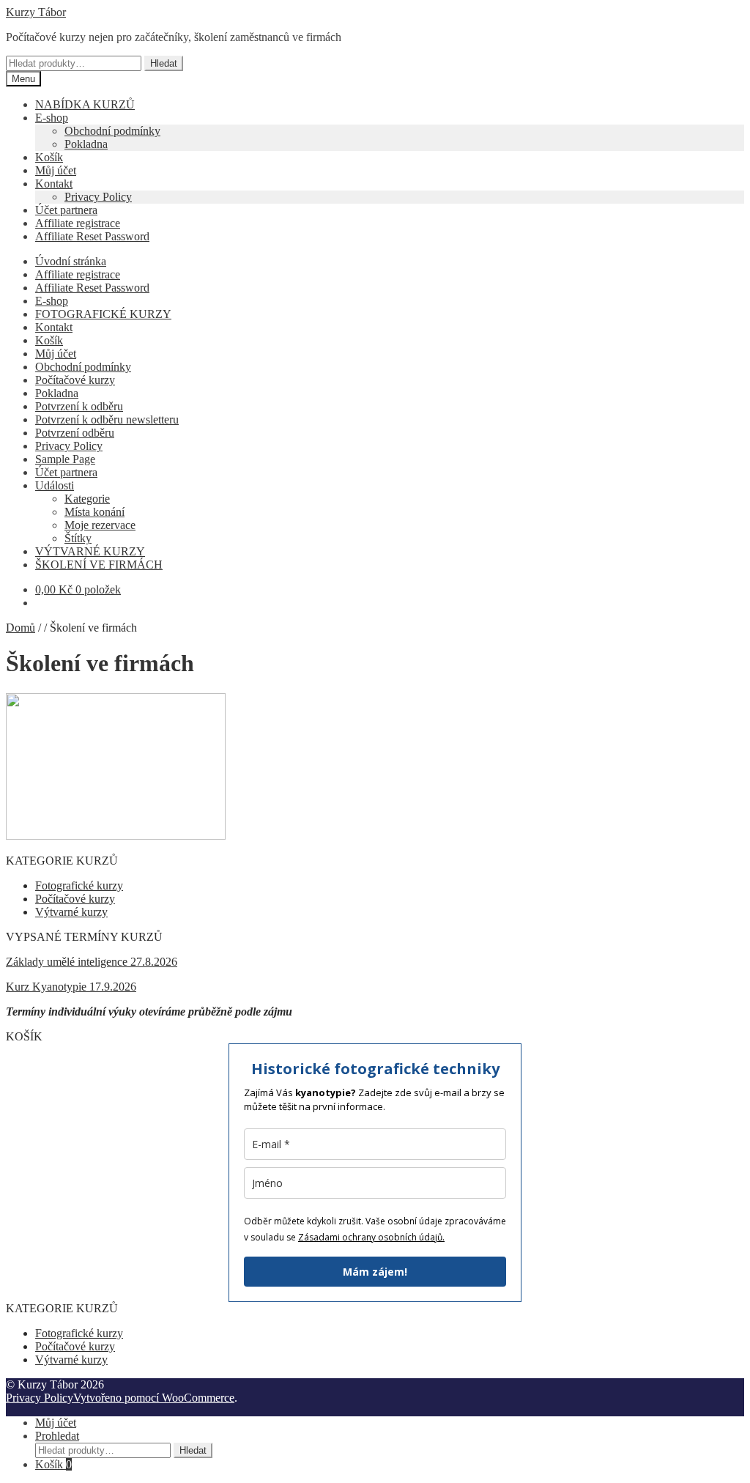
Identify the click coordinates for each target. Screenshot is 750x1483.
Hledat (163, 63)
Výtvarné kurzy (71, 912)
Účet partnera (66, 210)
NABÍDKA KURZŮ (85, 104)
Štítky (78, 538)
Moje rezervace (99, 525)
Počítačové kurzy (75, 380)
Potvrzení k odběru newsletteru (107, 419)
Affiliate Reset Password (92, 236)
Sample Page (65, 459)
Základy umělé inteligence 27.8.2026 (91, 961)
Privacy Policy (98, 197)
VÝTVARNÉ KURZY (90, 551)
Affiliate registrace (77, 223)
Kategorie (87, 498)
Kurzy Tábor (36, 12)
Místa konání (94, 512)
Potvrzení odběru (74, 432)
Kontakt (54, 183)
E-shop (51, 117)
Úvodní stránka (70, 261)
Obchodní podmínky (112, 131)
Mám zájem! (375, 1272)
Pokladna (86, 144)
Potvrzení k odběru (79, 406)
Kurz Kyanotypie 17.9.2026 (71, 986)
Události (54, 485)
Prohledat (57, 1436)
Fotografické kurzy (79, 885)
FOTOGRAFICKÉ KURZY (103, 314)
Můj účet (55, 170)
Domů (20, 627)
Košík (49, 157)
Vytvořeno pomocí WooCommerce (153, 1397)
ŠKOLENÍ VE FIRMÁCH (99, 564)
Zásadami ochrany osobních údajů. (371, 1237)
